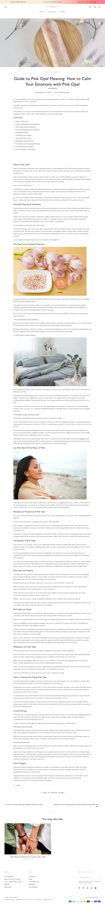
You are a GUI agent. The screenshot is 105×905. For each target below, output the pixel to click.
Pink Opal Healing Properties (26, 127)
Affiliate (7, 884)
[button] (5, 7)
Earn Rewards (9, 876)
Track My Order (34, 882)
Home (47, 72)
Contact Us (32, 876)
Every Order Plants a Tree (13, 882)
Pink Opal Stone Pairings (24, 146)
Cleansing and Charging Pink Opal (28, 144)
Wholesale (8, 887)
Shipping (32, 884)
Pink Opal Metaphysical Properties (28, 130)
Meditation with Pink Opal (25, 141)
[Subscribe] (99, 877)
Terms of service (38, 899)
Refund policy (19, 899)
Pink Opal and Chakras (24, 135)
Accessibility (33, 887)
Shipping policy (48, 899)
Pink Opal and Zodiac (23, 138)
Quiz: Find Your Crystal (12, 879)
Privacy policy (28, 899)
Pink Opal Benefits (22, 132)
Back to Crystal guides (53, 793)
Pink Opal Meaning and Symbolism (28, 124)
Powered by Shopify (9, 899)
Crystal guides (54, 72)
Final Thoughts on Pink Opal (25, 149)
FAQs (30, 879)
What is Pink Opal (22, 121)
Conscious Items (13, 897)
